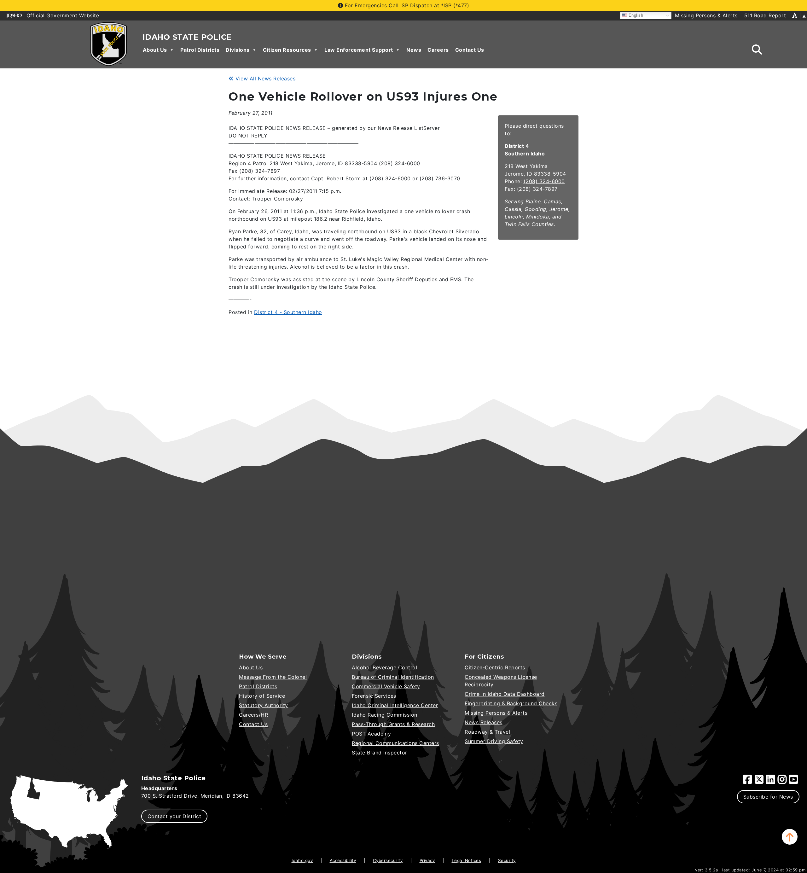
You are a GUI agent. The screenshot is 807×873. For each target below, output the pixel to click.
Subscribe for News (768, 797)
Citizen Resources (287, 50)
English (635, 15)
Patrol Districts (199, 50)
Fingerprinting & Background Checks (511, 703)
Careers (438, 50)
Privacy (427, 860)
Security (507, 860)
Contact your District (174, 816)
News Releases (483, 722)
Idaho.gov (302, 860)
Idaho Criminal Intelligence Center (395, 705)
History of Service (262, 696)
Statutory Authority (263, 705)
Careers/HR (253, 715)
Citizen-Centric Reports (495, 667)
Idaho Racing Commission (384, 715)
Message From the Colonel (273, 677)
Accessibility (343, 860)
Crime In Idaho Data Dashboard (505, 694)
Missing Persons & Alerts (496, 713)
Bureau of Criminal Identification (393, 677)
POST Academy (371, 733)
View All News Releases (264, 78)
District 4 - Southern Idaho (288, 312)
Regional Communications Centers (395, 743)
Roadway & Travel (487, 732)
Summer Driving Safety (494, 741)
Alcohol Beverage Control (384, 667)
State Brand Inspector (379, 752)
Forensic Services (374, 696)
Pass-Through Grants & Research (393, 724)
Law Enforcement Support (358, 50)
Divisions (238, 50)
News (413, 50)
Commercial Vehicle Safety (386, 686)
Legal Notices (466, 860)
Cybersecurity (388, 860)
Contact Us (469, 50)
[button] (790, 837)
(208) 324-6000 (544, 181)
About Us (155, 50)
